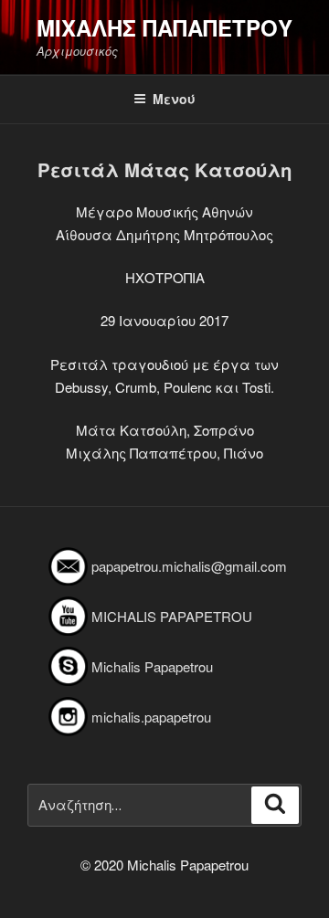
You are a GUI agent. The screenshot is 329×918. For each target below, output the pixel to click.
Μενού (174, 99)
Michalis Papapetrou (152, 666)
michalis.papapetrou (151, 716)
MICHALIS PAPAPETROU (171, 616)
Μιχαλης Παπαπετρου (164, 27)
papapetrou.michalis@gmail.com (189, 565)
